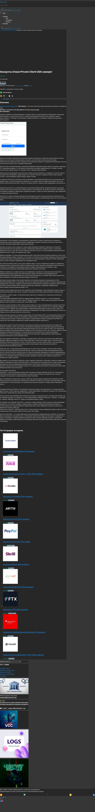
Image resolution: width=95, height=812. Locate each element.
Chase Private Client (12, 106)
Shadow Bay (3, 2)
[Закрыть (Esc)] (5, 797)
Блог (7, 18)
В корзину (3, 83)
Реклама (8, 21)
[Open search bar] (2, 8)
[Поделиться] (3, 797)
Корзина (5, 23)
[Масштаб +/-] (0, 797)
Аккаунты (3, 106)
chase (30, 85)
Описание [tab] (6, 99)
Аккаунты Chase (10, 30)
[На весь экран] (2, 797)
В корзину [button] (11, 455)
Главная (5, 16)
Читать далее (11, 545)
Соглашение (9, 20)
